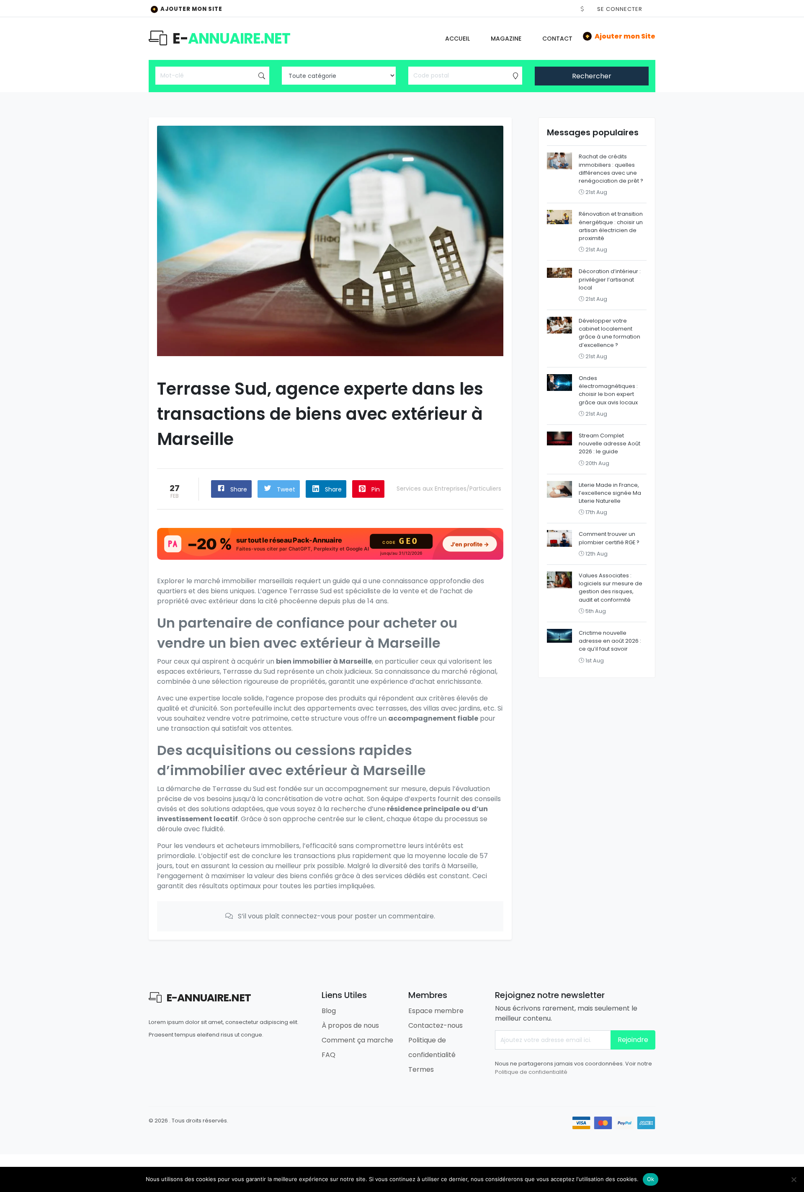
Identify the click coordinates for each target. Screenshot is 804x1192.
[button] (582, 9)
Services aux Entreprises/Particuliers (449, 488)
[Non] (793, 1179)
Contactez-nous (435, 1025)
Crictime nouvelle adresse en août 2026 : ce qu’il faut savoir (610, 640)
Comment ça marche (357, 1040)
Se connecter (619, 9)
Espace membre (436, 1011)
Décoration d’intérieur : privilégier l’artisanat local (610, 279)
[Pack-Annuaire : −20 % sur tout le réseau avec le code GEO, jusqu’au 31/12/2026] (330, 544)
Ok (651, 1179)
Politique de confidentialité (531, 1072)
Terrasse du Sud (249, 671)
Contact (557, 38)
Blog (329, 1011)
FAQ (328, 1055)
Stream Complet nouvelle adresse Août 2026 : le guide (609, 443)
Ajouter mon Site (187, 9)
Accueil (457, 38)
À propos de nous (350, 1025)
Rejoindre (633, 1040)
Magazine (506, 38)
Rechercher (591, 76)
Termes (421, 1069)
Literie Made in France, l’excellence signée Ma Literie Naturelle (610, 492)
